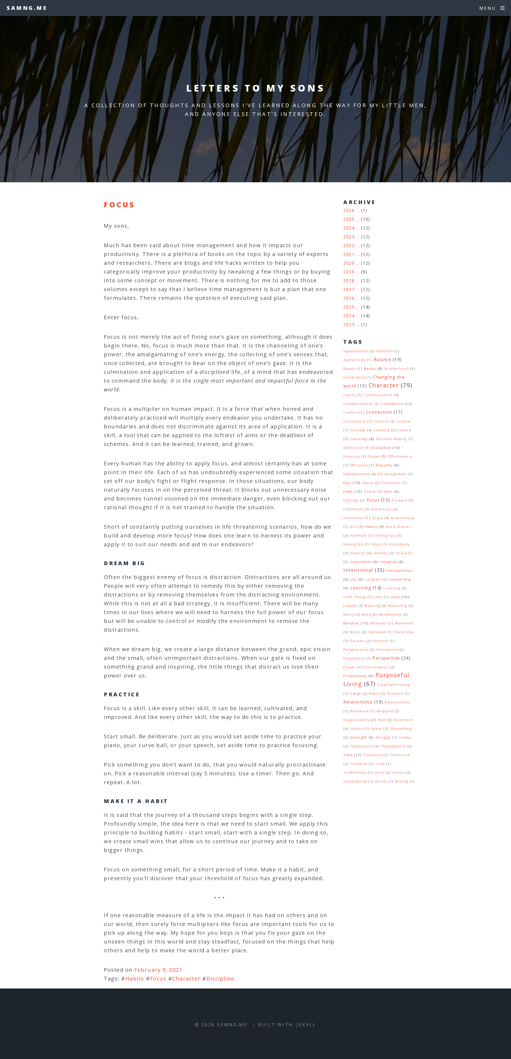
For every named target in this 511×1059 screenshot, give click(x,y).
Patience (380, 641)
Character (186, 978)
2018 (349, 281)
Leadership (400, 579)
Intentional (358, 570)
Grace (377, 518)
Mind (366, 614)
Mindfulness (390, 614)
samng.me (27, 7)
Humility (357, 553)
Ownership (404, 632)
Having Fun (385, 535)
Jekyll (306, 1025)
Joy (354, 579)
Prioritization (376, 667)
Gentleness (353, 518)
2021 (349, 254)
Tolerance (373, 755)
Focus (119, 204)
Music (355, 632)
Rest (382, 720)
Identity (380, 553)
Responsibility (356, 720)
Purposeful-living (393, 684)
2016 (349, 298)
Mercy (349, 614)
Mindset (351, 623)
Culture (404, 430)
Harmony (358, 535)
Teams (405, 737)
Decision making (391, 439)
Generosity (381, 509)
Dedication (353, 447)
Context (403, 421)
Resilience (359, 711)
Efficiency (359, 465)
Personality (354, 658)
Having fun (353, 544)
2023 (349, 237)
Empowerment (356, 474)
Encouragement (392, 474)
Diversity (351, 456)
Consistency (354, 421)
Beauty (349, 368)
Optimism (377, 632)
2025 (349, 219)
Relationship (358, 702)
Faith (348, 491)
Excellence (391, 483)
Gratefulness (403, 518)
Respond (385, 711)
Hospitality (399, 544)
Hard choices (398, 526)
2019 (349, 272)
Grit (353, 526)
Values (398, 772)
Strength (358, 737)
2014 (349, 316)
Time (348, 754)
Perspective (386, 658)
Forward (399, 500)
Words (381, 781)
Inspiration (361, 561)
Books (370, 368)
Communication (378, 395)
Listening (392, 588)
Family (370, 491)
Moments (378, 623)
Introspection (399, 570)
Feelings (351, 500)
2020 (349, 263)
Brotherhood (397, 368)
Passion (357, 641)
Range (355, 693)
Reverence (403, 720)
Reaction (395, 693)
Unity (380, 772)
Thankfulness (393, 746)
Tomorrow (400, 755)
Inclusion (404, 553)
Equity (368, 483)
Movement (404, 623)
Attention (384, 351)
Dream (374, 456)
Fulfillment (353, 509)
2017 (349, 289)
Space (376, 728)
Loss (378, 597)
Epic (347, 482)
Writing (402, 781)
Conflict (350, 412)
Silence (356, 728)
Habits (134, 978)
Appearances (355, 351)
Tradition (359, 764)
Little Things (354, 597)
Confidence (392, 403)
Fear (388, 491)
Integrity (388, 561)
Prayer (349, 667)
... (358, 210)
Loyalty (350, 605)
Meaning (372, 605)
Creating (382, 430)
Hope (376, 544)
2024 (349, 228)
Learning (361, 588)
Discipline (220, 978)
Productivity (355, 675)
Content (381, 421)
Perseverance (356, 649)
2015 (349, 307)
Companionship (358, 404)
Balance (383, 359)
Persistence (387, 649)
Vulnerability (355, 781)
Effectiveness (400, 456)
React (374, 693)
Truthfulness (355, 772)
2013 (349, 325)
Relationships (397, 702)
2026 (349, 210)
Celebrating (354, 377)
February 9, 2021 (158, 969)
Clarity (349, 395)
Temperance (361, 746)
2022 (349, 246)
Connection (379, 412)
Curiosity (359, 438)
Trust (380, 764)
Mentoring (397, 605)
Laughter (373, 579)
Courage (358, 430)
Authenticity (354, 360)
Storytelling (400, 728)
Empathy (384, 465)
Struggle (383, 737)
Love (395, 596)
